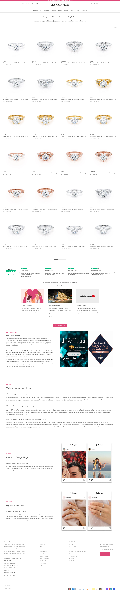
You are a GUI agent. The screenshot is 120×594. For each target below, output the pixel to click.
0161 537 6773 (25, 3)
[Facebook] (4, 575)
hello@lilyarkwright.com (9, 572)
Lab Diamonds (46, 10)
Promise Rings (72, 560)
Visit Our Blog (72, 549)
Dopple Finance (43, 551)
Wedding (54, 10)
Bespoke (60, 10)
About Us (71, 544)
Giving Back (72, 558)
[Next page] (64, 258)
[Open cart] (97, 3)
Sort (115, 27)
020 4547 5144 (12, 567)
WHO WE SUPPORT (60, 325)
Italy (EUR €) (7, 585)
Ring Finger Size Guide (45, 560)
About (78, 10)
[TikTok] (17, 575)
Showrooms (84, 10)
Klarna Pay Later (43, 553)
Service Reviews (73, 553)
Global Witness (81, 306)
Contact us (42, 544)
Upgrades (72, 10)
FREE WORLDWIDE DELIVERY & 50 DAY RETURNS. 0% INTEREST (60, 0)
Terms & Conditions (44, 558)
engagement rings (49, 359)
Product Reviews (73, 556)
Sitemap (41, 565)
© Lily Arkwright (7, 588)
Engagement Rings (37, 10)
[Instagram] (7, 575)
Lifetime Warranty (44, 556)
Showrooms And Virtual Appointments (77, 551)
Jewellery (66, 10)
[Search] (94, 3)
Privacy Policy (43, 563)
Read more (24, 316)
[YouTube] (13, 575)
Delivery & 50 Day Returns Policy (47, 549)
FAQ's (41, 546)
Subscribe (105, 554)
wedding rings (11, 361)
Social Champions (27, 306)
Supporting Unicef (54, 306)
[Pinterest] (10, 575)
